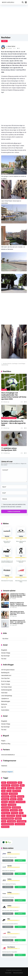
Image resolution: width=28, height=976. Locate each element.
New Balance (14, 810)
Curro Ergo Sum (5, 678)
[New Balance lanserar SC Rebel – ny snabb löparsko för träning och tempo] (5, 627)
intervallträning (13, 793)
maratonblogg (11, 804)
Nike (20, 810)
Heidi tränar (4, 692)
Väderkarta (4, 765)
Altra (21, 575)
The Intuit (3, 658)
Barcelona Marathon (7, 363)
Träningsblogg (11, 821)
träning (4, 821)
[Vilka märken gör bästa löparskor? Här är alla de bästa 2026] (5, 618)
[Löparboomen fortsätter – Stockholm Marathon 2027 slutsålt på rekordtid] (5, 600)
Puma (7, 556)
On (21, 556)
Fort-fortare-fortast (6, 687)
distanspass (11, 788)
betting (22, 785)
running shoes (10, 815)
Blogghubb (4, 650)
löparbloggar (15, 363)
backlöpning (15, 785)
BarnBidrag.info (5, 672)
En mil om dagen (5, 681)
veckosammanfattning (7, 824)
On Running (15, 813)
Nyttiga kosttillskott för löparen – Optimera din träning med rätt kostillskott (18, 604)
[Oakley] (21, 534)
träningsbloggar (21, 821)
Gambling (18, 788)
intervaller (4, 793)
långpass (13, 796)
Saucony (18, 815)
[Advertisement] (14, 19)
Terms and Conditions (18, 972)
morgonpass (5, 810)
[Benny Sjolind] (8, 2)
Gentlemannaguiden (6, 690)
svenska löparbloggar (7, 818)
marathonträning (20, 802)
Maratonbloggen (5, 701)
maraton (4, 804)
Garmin (7, 536)
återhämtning (5, 826)
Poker (21, 813)
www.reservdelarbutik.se (8, 754)
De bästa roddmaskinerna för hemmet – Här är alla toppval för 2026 (13, 423)
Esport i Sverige (5, 684)
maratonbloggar (21, 363)
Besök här (20, 860)
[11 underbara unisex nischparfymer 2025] (14, 438)
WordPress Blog (5, 743)
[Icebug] (7, 573)
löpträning (4, 802)
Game (3, 790)
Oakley (21, 536)
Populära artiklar (11, 418)
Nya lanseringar (5, 655)
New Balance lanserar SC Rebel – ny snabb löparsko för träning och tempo (18, 622)
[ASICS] (4, 855)
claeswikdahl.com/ (6, 675)
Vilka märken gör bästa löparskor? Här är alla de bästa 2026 (17, 613)
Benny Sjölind (11, 46)
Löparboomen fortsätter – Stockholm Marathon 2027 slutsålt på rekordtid (18, 595)
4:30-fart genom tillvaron (7, 669)
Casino (4, 788)
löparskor (13, 799)
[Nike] (4, 921)
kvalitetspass (5, 796)
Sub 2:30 (3, 707)
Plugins (3, 740)
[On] (21, 554)
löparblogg (20, 796)
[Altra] (21, 573)
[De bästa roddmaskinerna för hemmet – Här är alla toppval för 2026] (14, 412)
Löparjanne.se (5, 698)
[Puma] (7, 554)
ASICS (19, 782)
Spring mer (4, 704)
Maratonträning (4, 364)
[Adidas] (4, 908)
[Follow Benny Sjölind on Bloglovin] (7, 772)
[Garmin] (7, 534)
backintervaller (6, 785)
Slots (24, 815)
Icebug (7, 575)
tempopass (18, 818)
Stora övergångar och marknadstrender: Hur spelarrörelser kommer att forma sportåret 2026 (13, 396)
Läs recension (8, 860)
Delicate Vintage (5, 653)
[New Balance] (4, 949)
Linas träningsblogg (6, 695)
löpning (20, 799)
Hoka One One (16, 790)
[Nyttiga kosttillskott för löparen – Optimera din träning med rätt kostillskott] (5, 607)
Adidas (3, 782)
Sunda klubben (5, 710)
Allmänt (4, 41)
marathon (11, 802)
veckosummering (19, 824)
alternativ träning (12, 782)
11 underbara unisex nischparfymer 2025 (9, 449)
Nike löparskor (5, 813)
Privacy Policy (8, 972)
